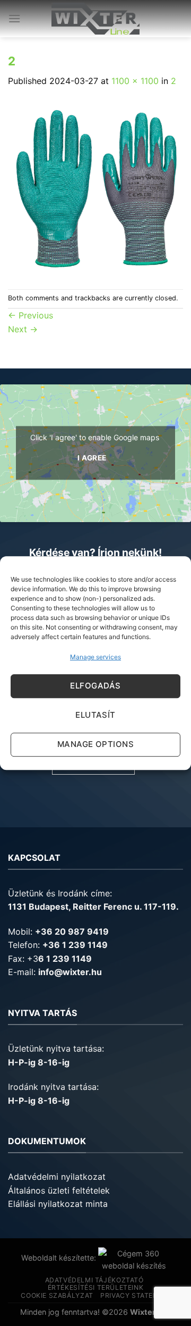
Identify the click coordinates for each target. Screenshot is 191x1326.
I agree (92, 458)
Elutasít (95, 715)
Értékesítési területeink (96, 1287)
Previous (30, 315)
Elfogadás (95, 686)
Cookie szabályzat (57, 1295)
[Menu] (14, 18)
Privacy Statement (136, 1295)
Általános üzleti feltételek (59, 1190)
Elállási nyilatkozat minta (58, 1203)
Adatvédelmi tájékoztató (94, 1280)
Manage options (95, 744)
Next (23, 329)
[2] (95, 187)
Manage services (95, 657)
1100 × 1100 (135, 80)
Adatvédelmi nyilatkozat (57, 1176)
